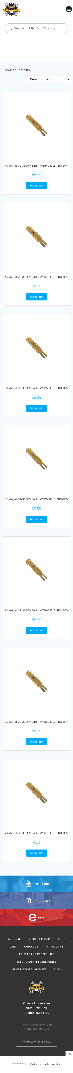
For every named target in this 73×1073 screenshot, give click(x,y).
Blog (57, 969)
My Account (54, 946)
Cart (13, 946)
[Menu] (69, 9)
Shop (61, 939)
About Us (14, 939)
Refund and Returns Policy (36, 961)
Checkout (31, 946)
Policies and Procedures (36, 954)
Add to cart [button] (37, 185)
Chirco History (40, 939)
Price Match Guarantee (29, 969)
